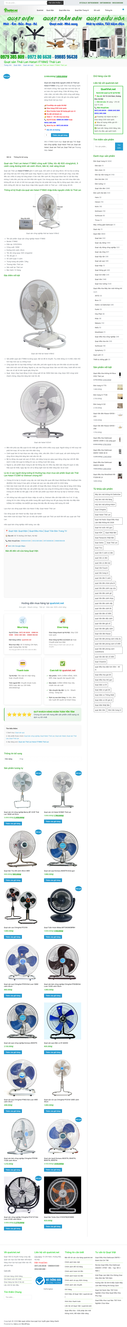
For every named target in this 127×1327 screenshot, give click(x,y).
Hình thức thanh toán (73, 1301)
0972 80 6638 (24, 632)
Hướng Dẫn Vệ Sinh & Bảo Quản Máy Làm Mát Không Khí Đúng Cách (109, 1284)
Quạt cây (96, 229)
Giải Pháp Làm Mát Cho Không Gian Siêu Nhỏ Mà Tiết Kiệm (108, 1276)
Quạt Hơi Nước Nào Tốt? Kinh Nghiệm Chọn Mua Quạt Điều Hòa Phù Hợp (108, 1293)
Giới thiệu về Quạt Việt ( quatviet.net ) (78, 1295)
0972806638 (105, 3)
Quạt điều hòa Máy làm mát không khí (107, 288)
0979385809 (93, 3)
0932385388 (117, 3)
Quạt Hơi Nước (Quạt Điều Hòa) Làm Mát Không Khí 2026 (107, 521)
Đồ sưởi (97, 10)
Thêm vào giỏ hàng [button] (13, 824)
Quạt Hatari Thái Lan (65, 145)
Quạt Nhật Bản (110, 533)
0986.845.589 (114, 110)
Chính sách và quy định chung (76, 1280)
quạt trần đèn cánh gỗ (103, 593)
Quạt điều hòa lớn (101, 341)
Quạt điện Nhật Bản (102, 705)
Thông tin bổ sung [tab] (21, 157)
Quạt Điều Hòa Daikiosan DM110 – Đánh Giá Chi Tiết (108, 1258)
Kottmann (98, 211)
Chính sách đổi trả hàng (74, 1267)
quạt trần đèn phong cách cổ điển (108, 644)
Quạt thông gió (100, 270)
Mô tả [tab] (9, 157)
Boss (97, 300)
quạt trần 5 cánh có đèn (104, 553)
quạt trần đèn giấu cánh (104, 629)
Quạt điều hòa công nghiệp (105, 337)
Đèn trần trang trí (114, 710)
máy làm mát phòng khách (105, 504)
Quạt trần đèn (100, 188)
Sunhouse (98, 216)
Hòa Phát (98, 314)
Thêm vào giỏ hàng (60, 135)
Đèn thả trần (99, 179)
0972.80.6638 (62, 125)
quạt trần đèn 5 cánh (103, 578)
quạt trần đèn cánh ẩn (103, 608)
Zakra (15, 1324)
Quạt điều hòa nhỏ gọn (103, 680)
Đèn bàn (98, 166)
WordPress (26, 1324)
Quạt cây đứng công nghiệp (105, 247)
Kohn (97, 206)
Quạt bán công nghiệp (32, 736)
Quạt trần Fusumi (101, 568)
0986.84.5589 (62, 120)
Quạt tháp (98, 266)
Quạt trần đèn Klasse (103, 634)
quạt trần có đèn (101, 558)
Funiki (97, 309)
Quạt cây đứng (100, 243)
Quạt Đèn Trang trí (82, 10)
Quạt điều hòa (64, 10)
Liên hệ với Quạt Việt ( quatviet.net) (78, 1306)
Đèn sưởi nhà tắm (100, 193)
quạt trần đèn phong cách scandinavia (104, 650)
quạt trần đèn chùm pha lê (105, 583)
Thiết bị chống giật (100, 359)
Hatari (50, 150)
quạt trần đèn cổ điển (103, 613)
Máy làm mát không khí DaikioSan (108, 494)
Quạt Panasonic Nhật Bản (104, 538)
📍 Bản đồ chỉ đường (52, 130)
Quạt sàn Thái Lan (56, 147)
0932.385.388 (50, 123)
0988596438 (60, 541)
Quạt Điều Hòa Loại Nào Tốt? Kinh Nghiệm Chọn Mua (108, 1301)
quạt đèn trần (100, 710)
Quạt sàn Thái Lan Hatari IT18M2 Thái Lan (34, 742)
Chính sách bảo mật (72, 1262)
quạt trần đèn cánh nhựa (104, 598)
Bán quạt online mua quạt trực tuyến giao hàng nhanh (38, 1321)
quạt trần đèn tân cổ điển (104, 657)
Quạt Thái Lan (69, 147)
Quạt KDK (98, 533)
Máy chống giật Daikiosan (103, 225)
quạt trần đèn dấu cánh (103, 618)
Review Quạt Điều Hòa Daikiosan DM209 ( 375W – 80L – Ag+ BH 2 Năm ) (108, 1268)
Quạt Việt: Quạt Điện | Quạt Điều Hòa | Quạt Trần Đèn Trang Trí (38, 531)
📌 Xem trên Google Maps (15, 546)
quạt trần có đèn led (102, 563)
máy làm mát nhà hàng (103, 499)
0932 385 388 (20, 635)
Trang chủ (7, 65)
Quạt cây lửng (100, 252)
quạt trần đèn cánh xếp (103, 603)
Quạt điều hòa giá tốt (103, 675)
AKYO (97, 296)
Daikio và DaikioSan (102, 305)
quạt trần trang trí (101, 573)
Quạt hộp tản (100, 257)
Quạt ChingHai (100, 510)
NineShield (99, 332)
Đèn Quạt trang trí (100, 161)
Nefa (97, 328)
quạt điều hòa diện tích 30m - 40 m (107, 668)
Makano (98, 323)
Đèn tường (99, 184)
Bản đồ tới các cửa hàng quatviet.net (79, 1257)
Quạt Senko (99, 543)
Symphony (99, 350)
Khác (97, 318)
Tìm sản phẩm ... (55, 3)
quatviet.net (57, 603)
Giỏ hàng (68, 1289)
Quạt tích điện (100, 275)
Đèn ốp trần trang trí (102, 175)
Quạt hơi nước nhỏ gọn (103, 528)
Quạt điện (50, 10)
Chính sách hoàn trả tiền (74, 1271)
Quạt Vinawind (100, 662)
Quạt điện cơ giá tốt (102, 690)
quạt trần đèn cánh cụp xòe (105, 588)
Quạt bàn (98, 238)
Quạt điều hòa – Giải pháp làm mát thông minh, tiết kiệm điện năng (78, 1311)
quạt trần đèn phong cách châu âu (108, 639)
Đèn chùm (98, 170)
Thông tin (108, 10)
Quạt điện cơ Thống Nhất (104, 695)
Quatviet (40, 10)
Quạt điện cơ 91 (101, 685)
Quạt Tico (98, 548)
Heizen (97, 202)
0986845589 (26, 541)
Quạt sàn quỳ (28, 65)
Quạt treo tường (101, 284)
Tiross (97, 220)
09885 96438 (32, 635)
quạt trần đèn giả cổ (102, 624)
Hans (97, 197)
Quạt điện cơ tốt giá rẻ (103, 700)
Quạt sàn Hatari (60, 736)
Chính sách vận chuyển (73, 1285)
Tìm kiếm (119, 146)
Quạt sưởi (97, 355)
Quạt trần (98, 279)
